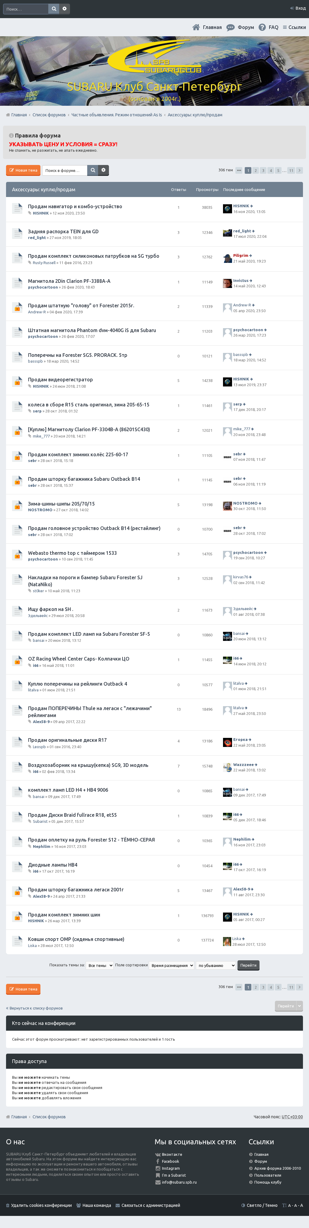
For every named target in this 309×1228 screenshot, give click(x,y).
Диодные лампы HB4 (52, 865)
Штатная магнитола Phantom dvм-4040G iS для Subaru (92, 330)
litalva (33, 690)
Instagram (171, 1168)
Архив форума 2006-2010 (277, 1168)
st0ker (38, 591)
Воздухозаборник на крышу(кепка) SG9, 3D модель (88, 765)
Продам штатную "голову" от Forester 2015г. (81, 305)
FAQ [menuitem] (274, 27)
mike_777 (41, 436)
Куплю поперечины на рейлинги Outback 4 (77, 684)
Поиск (53, 9)
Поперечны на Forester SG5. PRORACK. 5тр (77, 355)
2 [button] (256, 170)
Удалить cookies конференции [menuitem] (41, 1205)
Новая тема (26, 170)
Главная (212, 27)
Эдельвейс (38, 615)
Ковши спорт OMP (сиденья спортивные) (76, 939)
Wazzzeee (243, 764)
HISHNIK (41, 213)
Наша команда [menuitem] (97, 1205)
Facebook (170, 1161)
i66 (35, 665)
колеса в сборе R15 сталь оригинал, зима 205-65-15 (88, 404)
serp (37, 411)
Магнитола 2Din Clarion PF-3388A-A (69, 281)
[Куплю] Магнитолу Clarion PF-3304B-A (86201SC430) (89, 429)
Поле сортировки (132, 965)
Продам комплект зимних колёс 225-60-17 (78, 454)
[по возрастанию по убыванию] (216, 965)
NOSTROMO (40, 510)
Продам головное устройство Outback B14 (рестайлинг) (94, 528)
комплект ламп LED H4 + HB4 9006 (68, 790)
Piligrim (240, 256)
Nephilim (41, 846)
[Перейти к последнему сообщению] (252, 206)
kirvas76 (240, 577)
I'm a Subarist (174, 1175)
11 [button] (291, 170)
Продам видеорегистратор (60, 379)
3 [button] (263, 170)
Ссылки (297, 27)
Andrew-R (37, 312)
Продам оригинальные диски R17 (67, 740)
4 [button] (271, 170)
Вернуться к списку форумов (36, 1008)
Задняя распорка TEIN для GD (63, 231)
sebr (32, 460)
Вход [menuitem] (301, 8)
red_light (37, 237)
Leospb (39, 747)
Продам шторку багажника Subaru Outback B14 (84, 479)
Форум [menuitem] (246, 27)
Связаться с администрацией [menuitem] (151, 1205)
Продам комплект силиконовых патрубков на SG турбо (93, 256)
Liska (32, 945)
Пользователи (267, 1175)
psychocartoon (43, 287)
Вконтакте (172, 1154)
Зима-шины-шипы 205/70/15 (61, 503)
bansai (38, 640)
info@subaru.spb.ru (179, 1182)
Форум (260, 1161)
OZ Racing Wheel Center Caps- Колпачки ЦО (78, 658)
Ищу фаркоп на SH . (50, 609)
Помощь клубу (267, 1182)
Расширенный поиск (64, 9)
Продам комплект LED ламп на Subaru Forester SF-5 (89, 634)
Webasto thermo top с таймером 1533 (72, 553)
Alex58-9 (41, 721)
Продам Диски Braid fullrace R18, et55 (72, 815)
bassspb (35, 361)
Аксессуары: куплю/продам (43, 189)
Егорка (240, 740)
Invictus (241, 280)
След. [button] (299, 170)
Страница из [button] (238, 170)
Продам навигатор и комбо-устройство (75, 206)
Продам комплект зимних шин (64, 914)
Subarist (40, 821)
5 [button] (278, 170)
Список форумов (49, 1116)
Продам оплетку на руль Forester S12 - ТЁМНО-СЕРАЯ (91, 839)
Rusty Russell (44, 262)
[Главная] (154, 69)
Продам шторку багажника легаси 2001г (76, 889)
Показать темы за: (67, 965)
